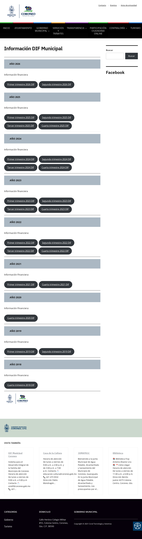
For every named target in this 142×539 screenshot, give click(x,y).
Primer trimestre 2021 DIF (20, 284)
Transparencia (75, 28)
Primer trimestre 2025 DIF (20, 117)
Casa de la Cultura (52, 453)
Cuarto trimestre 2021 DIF (55, 284)
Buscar (109, 50)
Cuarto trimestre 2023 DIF (55, 209)
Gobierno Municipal (41, 29)
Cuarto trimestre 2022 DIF (55, 250)
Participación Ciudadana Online (98, 31)
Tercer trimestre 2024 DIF (20, 167)
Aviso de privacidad (129, 5)
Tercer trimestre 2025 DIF (20, 125)
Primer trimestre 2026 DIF (20, 84)
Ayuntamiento (23, 28)
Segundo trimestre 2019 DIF (56, 351)
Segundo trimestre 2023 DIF (56, 200)
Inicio (6, 28)
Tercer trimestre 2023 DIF (20, 209)
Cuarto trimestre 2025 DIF (55, 125)
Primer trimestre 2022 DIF (20, 242)
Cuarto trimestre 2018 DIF (20, 385)
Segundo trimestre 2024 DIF (56, 159)
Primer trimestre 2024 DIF (20, 159)
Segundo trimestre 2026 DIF (56, 84)
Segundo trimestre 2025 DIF (56, 117)
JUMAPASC (84, 453)
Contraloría (117, 28)
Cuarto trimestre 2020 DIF (20, 317)
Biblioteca (118, 453)
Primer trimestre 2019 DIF (20, 351)
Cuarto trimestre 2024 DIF (55, 167)
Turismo (135, 28)
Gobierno (8, 519)
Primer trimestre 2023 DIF (20, 200)
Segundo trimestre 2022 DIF (56, 242)
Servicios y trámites (58, 31)
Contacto (102, 5)
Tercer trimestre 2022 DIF (20, 250)
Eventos (113, 5)
